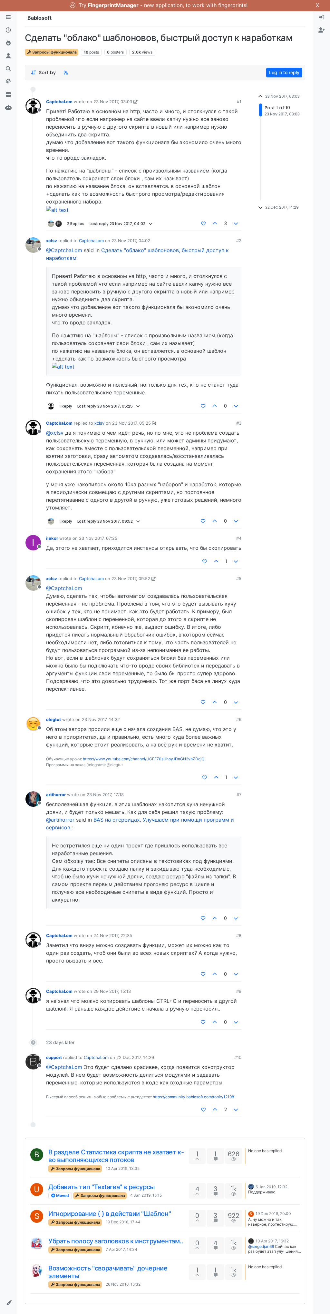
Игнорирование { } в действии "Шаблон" (109, 1214)
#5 (238, 578)
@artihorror (60, 819)
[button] (8, 1303)
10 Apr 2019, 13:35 (123, 1168)
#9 (238, 991)
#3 (238, 423)
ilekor (52, 538)
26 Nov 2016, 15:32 (123, 1284)
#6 (238, 719)
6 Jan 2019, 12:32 (271, 1186)
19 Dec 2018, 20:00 (273, 1213)
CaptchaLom (59, 101)
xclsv (51, 240)
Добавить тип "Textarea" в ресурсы (101, 1187)
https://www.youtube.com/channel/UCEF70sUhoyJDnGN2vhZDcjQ (143, 758)
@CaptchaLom (64, 250)
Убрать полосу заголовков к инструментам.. (115, 1241)
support (54, 1057)
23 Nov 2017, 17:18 (105, 794)
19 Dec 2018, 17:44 (123, 1222)
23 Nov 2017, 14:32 (101, 719)
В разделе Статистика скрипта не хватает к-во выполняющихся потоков (116, 1156)
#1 (239, 101)
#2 (238, 240)
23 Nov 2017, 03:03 (112, 101)
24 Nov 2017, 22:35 (112, 935)
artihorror (56, 794)
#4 (238, 538)
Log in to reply (284, 72)
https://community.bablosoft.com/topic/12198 (193, 1096)
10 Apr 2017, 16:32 (272, 1241)
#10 (237, 1057)
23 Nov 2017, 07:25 (98, 538)
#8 (238, 935)
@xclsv (54, 433)
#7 (239, 794)
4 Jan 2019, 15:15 (146, 1195)
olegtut (53, 719)
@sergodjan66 (261, 1246)
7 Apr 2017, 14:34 (121, 1249)
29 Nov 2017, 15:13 (112, 991)
